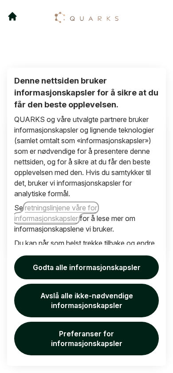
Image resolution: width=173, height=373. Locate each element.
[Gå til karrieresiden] (12, 16)
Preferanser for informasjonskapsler (86, 338)
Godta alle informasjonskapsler (87, 267)
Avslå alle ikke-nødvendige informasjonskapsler (86, 300)
